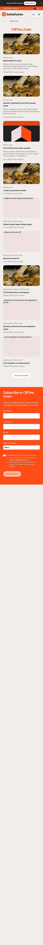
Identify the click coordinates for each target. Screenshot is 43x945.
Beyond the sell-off (11, 258)
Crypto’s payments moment (14, 190)
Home (5, 21)
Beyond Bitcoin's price (12, 61)
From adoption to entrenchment (16, 363)
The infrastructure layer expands (17, 148)
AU (38, 8)
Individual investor (11, 8)
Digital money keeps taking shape (17, 224)
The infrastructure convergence (16, 292)
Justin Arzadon (18, 72)
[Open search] (34, 14)
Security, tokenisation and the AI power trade (19, 104)
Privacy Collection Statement (18, 460)
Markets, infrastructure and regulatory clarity (19, 328)
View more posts (21, 375)
